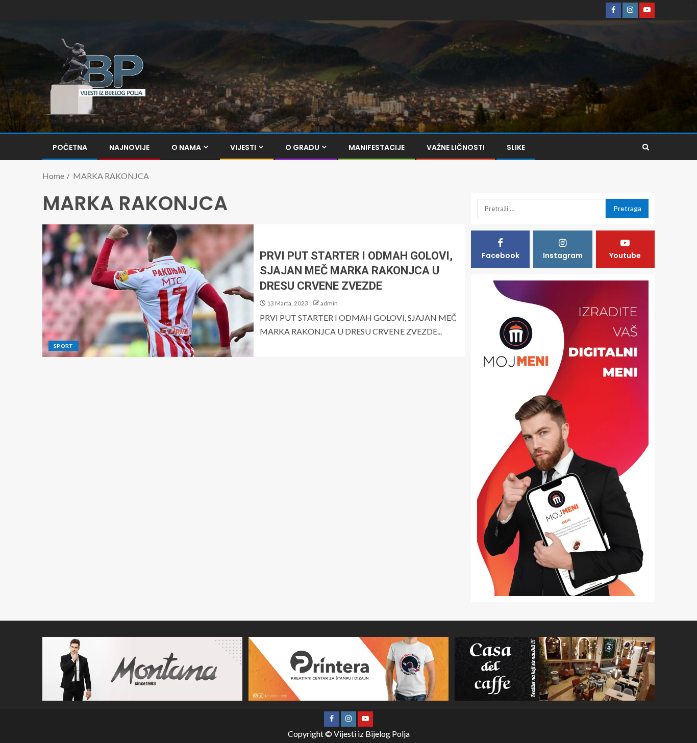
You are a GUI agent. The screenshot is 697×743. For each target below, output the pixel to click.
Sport (63, 346)
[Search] (645, 147)
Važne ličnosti (456, 147)
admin (329, 303)
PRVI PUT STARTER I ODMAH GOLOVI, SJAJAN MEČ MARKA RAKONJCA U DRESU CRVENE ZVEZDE (356, 270)
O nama (186, 147)
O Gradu (302, 147)
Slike (516, 147)
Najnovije (129, 147)
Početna (70, 147)
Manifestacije (376, 147)
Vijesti (243, 147)
